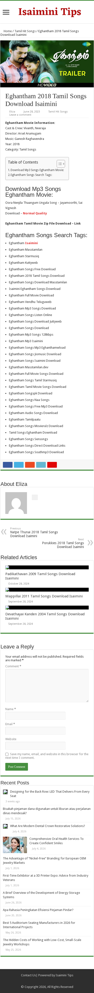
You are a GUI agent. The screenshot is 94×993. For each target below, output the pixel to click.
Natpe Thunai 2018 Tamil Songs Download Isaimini (34, 532)
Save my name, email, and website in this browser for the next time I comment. (46, 756)
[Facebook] (40, 981)
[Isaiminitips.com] (47, 11)
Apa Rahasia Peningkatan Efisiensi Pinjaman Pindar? (38, 910)
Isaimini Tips (64, 975)
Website (10, 739)
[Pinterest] (49, 981)
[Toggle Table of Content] (58, 164)
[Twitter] (45, 981)
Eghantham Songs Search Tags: (31, 175)
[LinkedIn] (54, 981)
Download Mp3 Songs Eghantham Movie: (37, 170)
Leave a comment (20, 114)
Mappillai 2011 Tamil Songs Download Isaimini (44, 596)
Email (10, 724)
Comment (13, 666)
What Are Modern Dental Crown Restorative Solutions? (47, 826)
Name (10, 709)
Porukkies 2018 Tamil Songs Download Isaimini (63, 543)
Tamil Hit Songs (25, 31)
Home (7, 31)
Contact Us (28, 975)
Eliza (12, 111)
